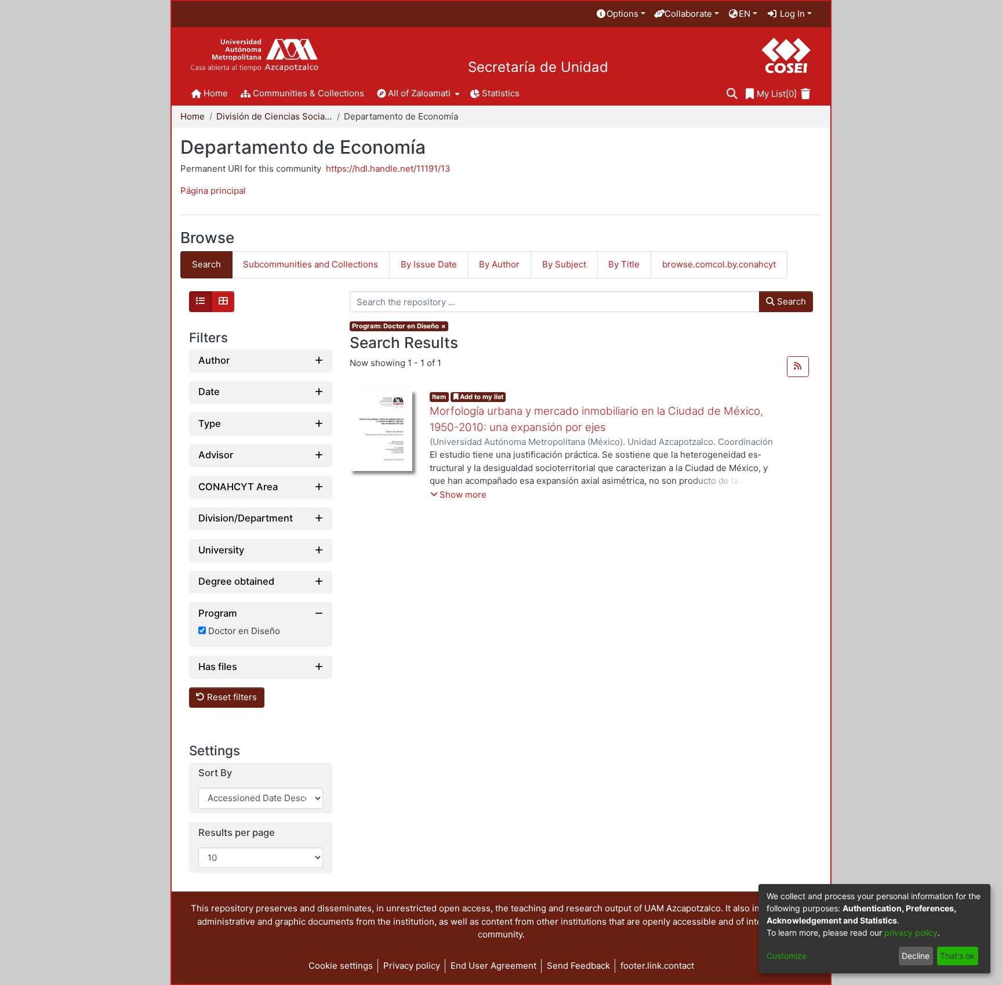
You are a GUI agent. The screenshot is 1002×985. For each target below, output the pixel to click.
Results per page (236, 832)
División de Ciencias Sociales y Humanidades (274, 116)
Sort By (215, 773)
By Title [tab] (624, 264)
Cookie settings (340, 965)
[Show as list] (200, 301)
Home (192, 116)
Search (790, 301)
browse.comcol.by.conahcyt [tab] (719, 264)
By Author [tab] (499, 264)
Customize (787, 956)
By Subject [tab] (564, 264)
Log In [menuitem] (791, 13)
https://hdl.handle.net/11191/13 (388, 168)
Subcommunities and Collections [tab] (310, 264)
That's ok (957, 956)
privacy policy (911, 932)
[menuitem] (620, 14)
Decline (916, 956)
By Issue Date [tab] (429, 264)
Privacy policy (411, 965)
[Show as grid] (223, 301)
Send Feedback (578, 965)
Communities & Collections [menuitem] (308, 93)
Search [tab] (206, 264)
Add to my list (480, 397)
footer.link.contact (657, 965)
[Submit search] (732, 94)
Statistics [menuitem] (501, 93)
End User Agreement (493, 965)
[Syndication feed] (798, 366)
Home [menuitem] (216, 93)
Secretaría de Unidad (538, 67)
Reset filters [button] (231, 697)
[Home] (254, 55)
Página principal (213, 190)
